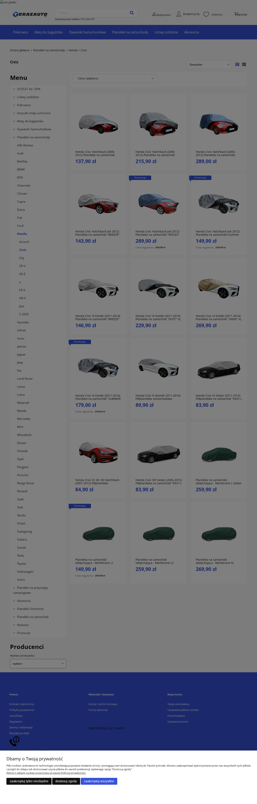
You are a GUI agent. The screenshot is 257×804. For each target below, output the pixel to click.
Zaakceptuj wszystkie (99, 781)
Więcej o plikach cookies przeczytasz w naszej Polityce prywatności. (46, 773)
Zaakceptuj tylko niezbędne (29, 781)
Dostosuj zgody (66, 781)
